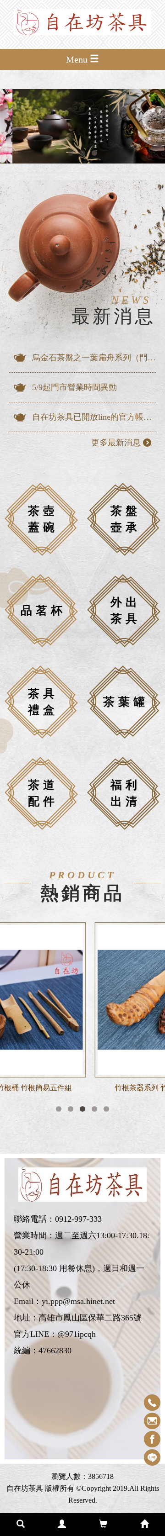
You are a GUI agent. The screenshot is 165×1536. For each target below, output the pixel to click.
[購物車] (103, 1524)
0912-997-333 (78, 1219)
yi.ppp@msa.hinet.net (78, 1301)
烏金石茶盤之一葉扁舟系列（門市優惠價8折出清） (94, 357)
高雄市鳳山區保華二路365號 (90, 1317)
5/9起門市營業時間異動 (74, 387)
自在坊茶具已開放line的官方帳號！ (94, 417)
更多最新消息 (116, 442)
